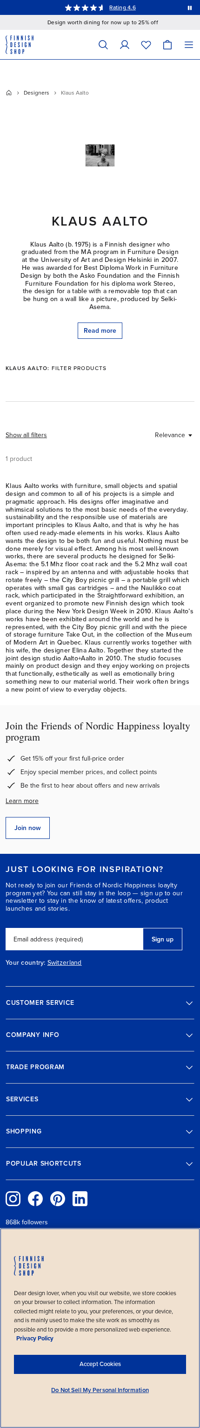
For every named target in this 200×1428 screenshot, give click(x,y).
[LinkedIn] (80, 1198)
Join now (27, 828)
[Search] (103, 44)
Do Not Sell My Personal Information (100, 1390)
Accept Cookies (100, 1364)
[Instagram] (13, 1198)
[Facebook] (35, 1198)
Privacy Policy (34, 1338)
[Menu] (189, 44)
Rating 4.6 (122, 7)
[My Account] (124, 44)
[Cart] (167, 44)
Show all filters (26, 435)
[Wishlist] (146, 44)
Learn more (22, 801)
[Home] (9, 92)
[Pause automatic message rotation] (190, 7)
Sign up (162, 939)
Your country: (26, 963)
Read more (100, 331)
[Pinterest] (57, 1198)
